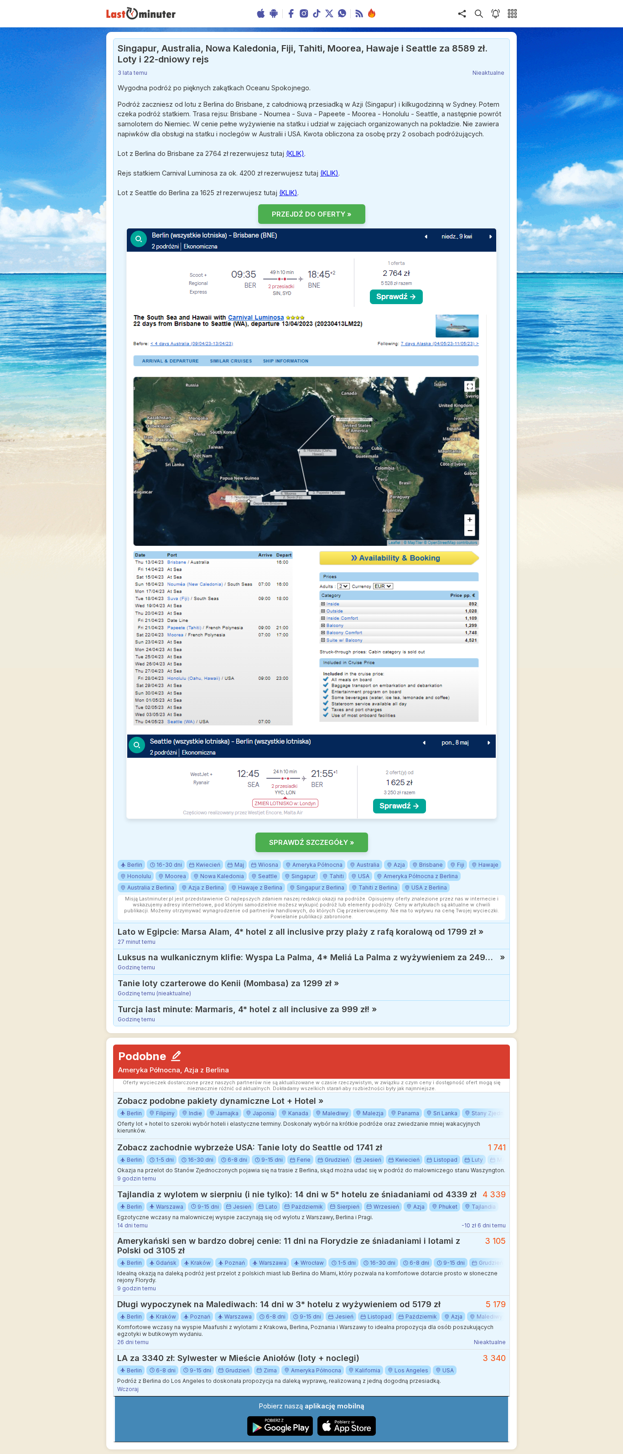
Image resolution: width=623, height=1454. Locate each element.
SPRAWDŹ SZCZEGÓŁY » (311, 842)
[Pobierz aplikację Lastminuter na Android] (280, 1433)
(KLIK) (295, 153)
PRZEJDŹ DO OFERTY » (312, 214)
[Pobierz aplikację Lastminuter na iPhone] (346, 1433)
